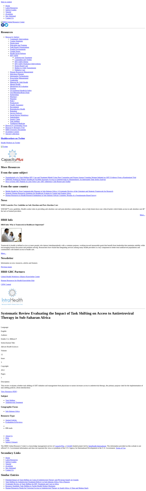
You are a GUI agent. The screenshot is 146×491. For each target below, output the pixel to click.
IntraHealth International (97, 446)
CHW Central (6, 284)
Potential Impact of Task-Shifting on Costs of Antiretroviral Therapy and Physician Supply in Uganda (41, 480)
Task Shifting (15, 121)
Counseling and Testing (23, 60)
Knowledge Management (19, 78)
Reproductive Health (17, 109)
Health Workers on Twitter (10, 143)
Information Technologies (19, 76)
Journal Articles (11, 420)
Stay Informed (10, 468)
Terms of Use (120, 448)
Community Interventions (19, 39)
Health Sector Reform (18, 53)
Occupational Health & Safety (21, 90)
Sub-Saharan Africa (12, 411)
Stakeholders (14, 117)
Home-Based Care (21, 66)
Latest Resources (11, 460)
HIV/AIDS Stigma (21, 62)
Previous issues (6, 267)
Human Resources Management (21, 72)
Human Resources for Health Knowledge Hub (17, 280)
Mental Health (15, 84)
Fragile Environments (18, 49)
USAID (69, 446)
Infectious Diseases (17, 74)
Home (7, 458)
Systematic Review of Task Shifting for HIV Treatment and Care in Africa (32, 484)
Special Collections (12, 134)
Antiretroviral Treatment (23, 58)
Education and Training (18, 45)
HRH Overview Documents (15, 130)
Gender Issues (15, 51)
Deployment (14, 43)
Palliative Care (20, 70)
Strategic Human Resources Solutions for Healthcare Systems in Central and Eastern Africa (38, 193)
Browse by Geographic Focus (16, 125)
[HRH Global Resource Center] (13, 22)
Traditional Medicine (17, 123)
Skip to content (6, 2)
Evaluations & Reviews (13, 422)
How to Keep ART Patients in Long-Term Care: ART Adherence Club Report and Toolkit (37, 182)
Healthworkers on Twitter (13, 138)
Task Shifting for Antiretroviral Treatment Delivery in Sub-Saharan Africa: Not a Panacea (37, 482)
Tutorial (8, 464)
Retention (13, 111)
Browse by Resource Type (15, 128)
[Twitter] (4, 147)
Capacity (59, 446)
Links (7, 440)
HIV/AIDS (14, 55)
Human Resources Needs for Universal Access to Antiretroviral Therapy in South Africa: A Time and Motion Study (47, 488)
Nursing (13, 88)
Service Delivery (16, 113)
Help (7, 438)
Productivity (14, 103)
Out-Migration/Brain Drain (19, 93)
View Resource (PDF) (9, 392)
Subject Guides (10, 462)
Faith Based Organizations (19, 47)
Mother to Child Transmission (25, 68)
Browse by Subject (12, 37)
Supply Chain (15, 119)
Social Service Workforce (19, 115)
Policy (12, 101)
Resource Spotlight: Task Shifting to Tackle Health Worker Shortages (30, 486)
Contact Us (9, 470)
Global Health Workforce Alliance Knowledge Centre (20, 277)
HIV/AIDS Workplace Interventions (28, 64)
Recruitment (14, 107)
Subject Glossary (11, 442)
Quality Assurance (16, 105)
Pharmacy (13, 97)
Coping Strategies (16, 41)
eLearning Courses (12, 132)
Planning (13, 99)
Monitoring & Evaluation (19, 86)
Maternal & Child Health (19, 82)
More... (142, 215)
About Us (9, 436)
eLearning (9, 466)
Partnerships (14, 95)
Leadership (14, 80)
